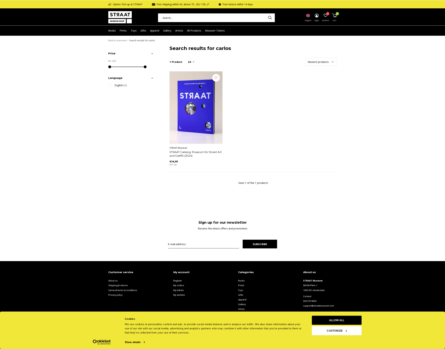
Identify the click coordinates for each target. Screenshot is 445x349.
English (121, 85)
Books (112, 30)
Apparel (154, 30)
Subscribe (260, 244)
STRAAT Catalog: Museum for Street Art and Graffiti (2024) (195, 153)
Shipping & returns (118, 285)
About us (113, 280)
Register (177, 280)
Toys (134, 30)
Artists (179, 30)
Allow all (337, 320)
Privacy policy (115, 294)
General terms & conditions (122, 290)
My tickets (178, 290)
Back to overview (117, 40)
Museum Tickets (215, 30)
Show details (133, 342)
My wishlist (179, 294)
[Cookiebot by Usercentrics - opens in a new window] (102, 342)
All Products (194, 30)
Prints (123, 30)
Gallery (167, 30)
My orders (178, 285)
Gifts (143, 30)
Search (270, 17)
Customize (335, 330)
